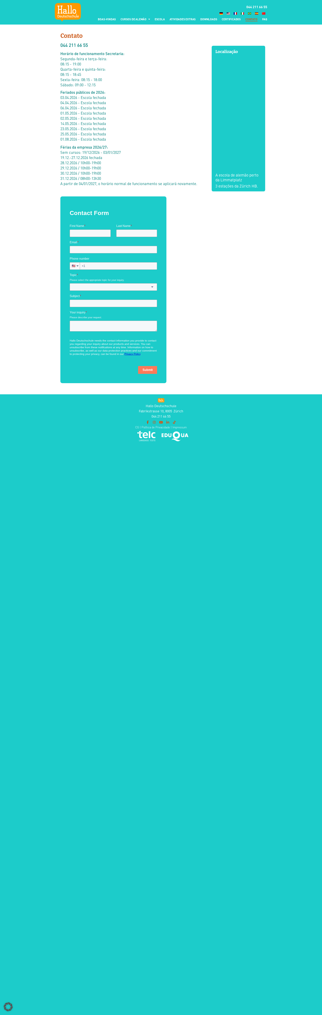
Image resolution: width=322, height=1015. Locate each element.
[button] (8, 1007)
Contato (251, 19)
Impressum (179, 427)
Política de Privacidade (155, 427)
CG (137, 427)
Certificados (231, 19)
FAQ (264, 19)
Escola (160, 19)
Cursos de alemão (133, 19)
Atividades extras (183, 19)
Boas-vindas (107, 19)
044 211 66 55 (256, 6)
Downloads (208, 19)
